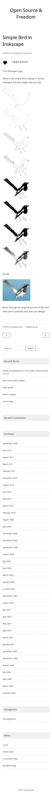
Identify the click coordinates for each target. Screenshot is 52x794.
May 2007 (7, 623)
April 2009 (7, 526)
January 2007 (8, 644)
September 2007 (10, 596)
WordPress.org (9, 765)
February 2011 (9, 471)
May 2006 (7, 679)
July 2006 (7, 672)
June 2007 (7, 616)
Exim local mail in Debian (14, 380)
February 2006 (9, 693)
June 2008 (7, 568)
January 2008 (8, 582)
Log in (5, 745)
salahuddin (27, 53)
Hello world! (8, 387)
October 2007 (9, 589)
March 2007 (8, 637)
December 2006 (10, 651)
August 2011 (8, 457)
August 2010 (8, 485)
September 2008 (10, 547)
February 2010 (9, 512)
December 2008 (10, 533)
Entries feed (8, 751)
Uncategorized (16, 327)
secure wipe (8, 401)
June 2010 (7, 492)
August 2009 (8, 519)
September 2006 (10, 658)
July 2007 (7, 609)
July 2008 (7, 561)
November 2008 (10, 540)
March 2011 (8, 464)
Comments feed (10, 758)
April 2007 (7, 630)
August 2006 (8, 665)
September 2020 (10, 443)
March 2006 (8, 686)
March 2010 (8, 505)
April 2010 (7, 499)
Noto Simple (29, 790)
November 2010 (10, 478)
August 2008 (8, 554)
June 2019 (7, 450)
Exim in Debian (9, 394)
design (35, 327)
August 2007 (8, 603)
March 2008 (8, 575)
